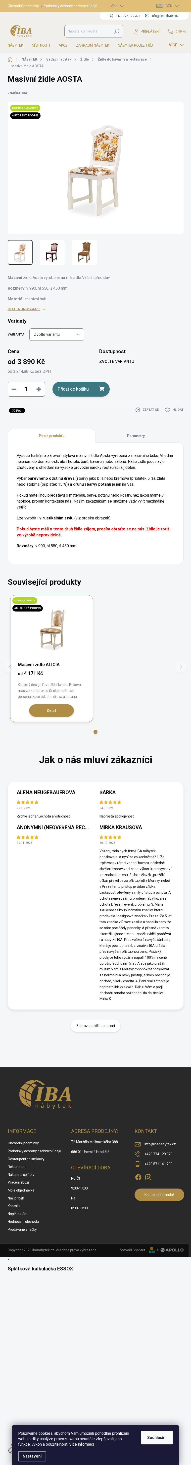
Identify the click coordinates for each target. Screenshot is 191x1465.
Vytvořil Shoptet (132, 1250)
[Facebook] (138, 1176)
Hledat (117, 31)
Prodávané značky (22, 1229)
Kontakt (14, 1206)
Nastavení (32, 1456)
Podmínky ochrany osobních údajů (70, 6)
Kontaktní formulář (159, 1195)
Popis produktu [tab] (51, 436)
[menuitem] (17, 45)
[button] (95, 732)
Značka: (17, 93)
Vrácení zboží (18, 1182)
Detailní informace (24, 309)
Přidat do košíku (73, 389)
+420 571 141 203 (158, 1164)
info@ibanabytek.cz (160, 1144)
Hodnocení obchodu (23, 1222)
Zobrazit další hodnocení (95, 1026)
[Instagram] (148, 1176)
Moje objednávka (21, 1190)
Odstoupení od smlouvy (26, 1159)
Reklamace (16, 1167)
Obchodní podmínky (23, 6)
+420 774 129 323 (158, 1154)
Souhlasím (157, 1437)
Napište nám (18, 1214)
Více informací (81, 1444)
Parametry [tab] (136, 436)
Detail (51, 711)
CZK (169, 6)
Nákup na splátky (21, 1175)
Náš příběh (16, 1198)
